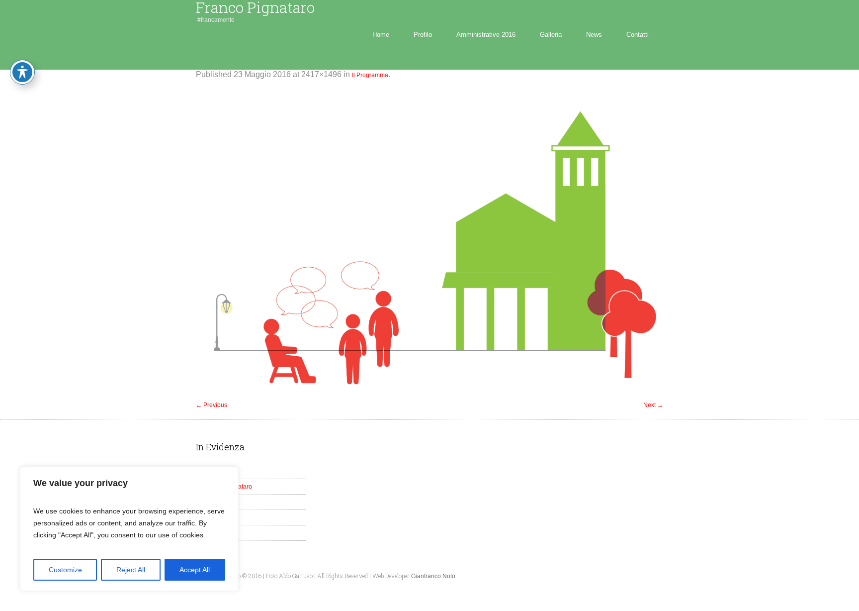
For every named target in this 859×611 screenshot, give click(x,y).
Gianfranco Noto (433, 576)
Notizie (205, 532)
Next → (653, 405)
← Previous (211, 405)
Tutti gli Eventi (215, 517)
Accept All (194, 570)
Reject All (130, 570)
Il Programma (370, 75)
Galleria (206, 502)
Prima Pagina (214, 471)
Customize (65, 570)
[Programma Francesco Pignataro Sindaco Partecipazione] (429, 245)
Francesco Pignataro (224, 486)
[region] (129, 529)
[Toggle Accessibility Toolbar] (22, 72)
